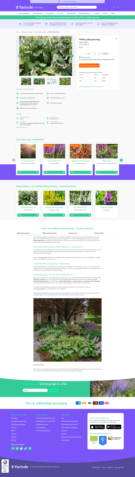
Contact (13, 434)
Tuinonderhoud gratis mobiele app (71, 437)
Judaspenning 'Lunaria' (40, 32)
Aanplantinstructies (42, 424)
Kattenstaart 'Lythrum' (65, 281)
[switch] (5, 471)
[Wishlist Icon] (116, 38)
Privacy (103, 467)
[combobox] (77, 7)
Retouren (13, 440)
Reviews (13, 430)
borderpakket (40, 289)
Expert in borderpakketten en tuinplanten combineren (109, 24)
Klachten (13, 437)
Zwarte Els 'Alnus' (77, 281)
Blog (62, 418)
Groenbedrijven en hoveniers (69, 424)
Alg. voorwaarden (119, 467)
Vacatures (64, 430)
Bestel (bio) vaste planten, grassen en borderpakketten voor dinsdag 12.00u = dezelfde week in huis (67, 17)
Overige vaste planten (26, 32)
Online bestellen (40, 427)
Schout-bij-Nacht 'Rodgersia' (41, 281)
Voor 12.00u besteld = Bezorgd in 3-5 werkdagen (32, 24)
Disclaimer (110, 467)
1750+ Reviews (66, 1)
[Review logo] (103, 440)
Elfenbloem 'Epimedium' (39, 279)
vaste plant (43, 257)
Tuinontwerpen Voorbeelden (69, 427)
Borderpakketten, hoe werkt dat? (45, 421)
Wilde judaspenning (53, 32)
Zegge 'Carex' (68, 279)
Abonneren (54, 390)
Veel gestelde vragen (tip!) (18, 421)
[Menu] (8, 460)
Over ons (13, 427)
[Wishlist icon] (37, 145)
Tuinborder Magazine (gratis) (69, 421)
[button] (118, 7)
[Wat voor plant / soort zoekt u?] (58, 7)
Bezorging (14, 418)
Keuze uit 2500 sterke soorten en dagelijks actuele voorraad (58, 24)
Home (17, 32)
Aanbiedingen (65, 440)
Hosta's (95, 279)
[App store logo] (97, 427)
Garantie (63, 434)
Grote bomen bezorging (18, 424)
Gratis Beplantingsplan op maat (45, 418)
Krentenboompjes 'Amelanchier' (92, 281)
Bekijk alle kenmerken (21, 127)
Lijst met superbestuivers (43, 430)
